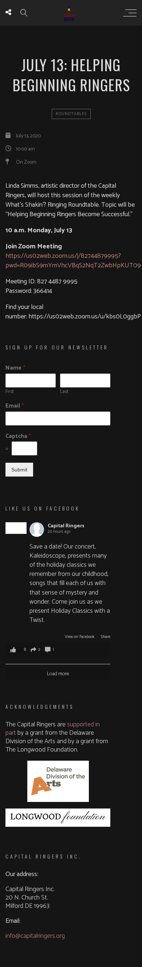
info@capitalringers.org (35, 935)
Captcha (18, 436)
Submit (19, 470)
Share (105, 637)
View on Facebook (80, 637)
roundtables (71, 114)
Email (14, 406)
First (9, 392)
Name (15, 368)
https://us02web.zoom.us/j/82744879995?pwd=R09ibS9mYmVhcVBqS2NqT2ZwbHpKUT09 (73, 261)
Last (64, 392)
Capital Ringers (66, 526)
